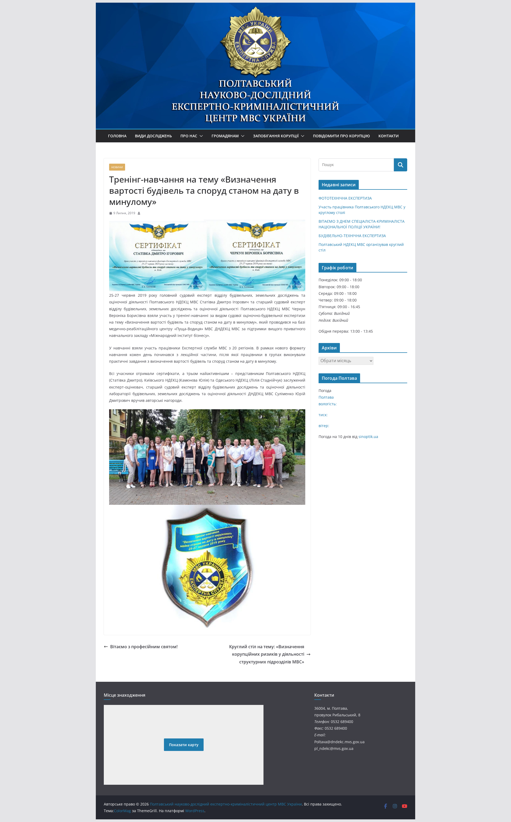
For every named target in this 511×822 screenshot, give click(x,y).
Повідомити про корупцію (341, 135)
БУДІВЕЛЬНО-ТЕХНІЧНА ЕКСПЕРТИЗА (352, 235)
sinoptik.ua (368, 436)
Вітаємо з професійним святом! (144, 647)
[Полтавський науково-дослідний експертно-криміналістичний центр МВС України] (255, 22)
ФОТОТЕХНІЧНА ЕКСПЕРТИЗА (345, 198)
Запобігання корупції (276, 135)
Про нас (188, 135)
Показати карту (184, 744)
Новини (117, 167)
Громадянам (225, 135)
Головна (117, 135)
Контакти (388, 135)
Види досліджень (153, 135)
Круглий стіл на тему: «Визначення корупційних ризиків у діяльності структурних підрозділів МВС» (266, 654)
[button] (200, 136)
